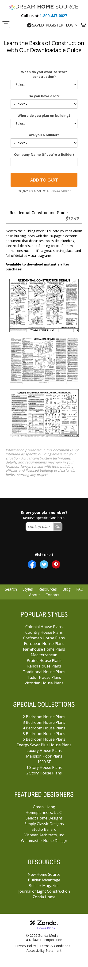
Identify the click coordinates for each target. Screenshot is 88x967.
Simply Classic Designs (44, 823)
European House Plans (44, 643)
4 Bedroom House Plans (44, 728)
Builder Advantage (44, 880)
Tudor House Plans (44, 677)
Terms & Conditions (55, 946)
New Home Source (44, 874)
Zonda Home (44, 896)
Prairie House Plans (44, 660)
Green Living (44, 806)
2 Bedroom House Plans (44, 716)
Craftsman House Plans (44, 638)
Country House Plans (44, 632)
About (34, 594)
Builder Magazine (44, 885)
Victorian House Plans (44, 683)
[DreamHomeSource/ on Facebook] (32, 564)
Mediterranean (44, 654)
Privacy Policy (25, 946)
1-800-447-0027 (44, 15)
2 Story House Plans (44, 773)
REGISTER (54, 25)
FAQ (79, 589)
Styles (28, 589)
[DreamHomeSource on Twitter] (44, 564)
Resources (47, 589)
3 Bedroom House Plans (44, 722)
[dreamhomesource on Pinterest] (56, 564)
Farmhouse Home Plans (44, 649)
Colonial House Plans (44, 626)
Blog (66, 589)
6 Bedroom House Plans (44, 739)
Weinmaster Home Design (44, 840)
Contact (52, 594)
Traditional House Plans (44, 671)
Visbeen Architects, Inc (44, 835)
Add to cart (44, 180)
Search (11, 589)
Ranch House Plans (44, 666)
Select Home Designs (44, 818)
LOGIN (72, 25)
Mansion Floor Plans (44, 756)
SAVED (38, 25)
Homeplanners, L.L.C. (44, 812)
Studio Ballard (44, 829)
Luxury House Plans (44, 750)
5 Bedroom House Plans (44, 733)
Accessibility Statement (44, 950)
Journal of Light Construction (44, 891)
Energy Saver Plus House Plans (44, 744)
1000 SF (44, 761)
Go (57, 526)
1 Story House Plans (44, 767)
